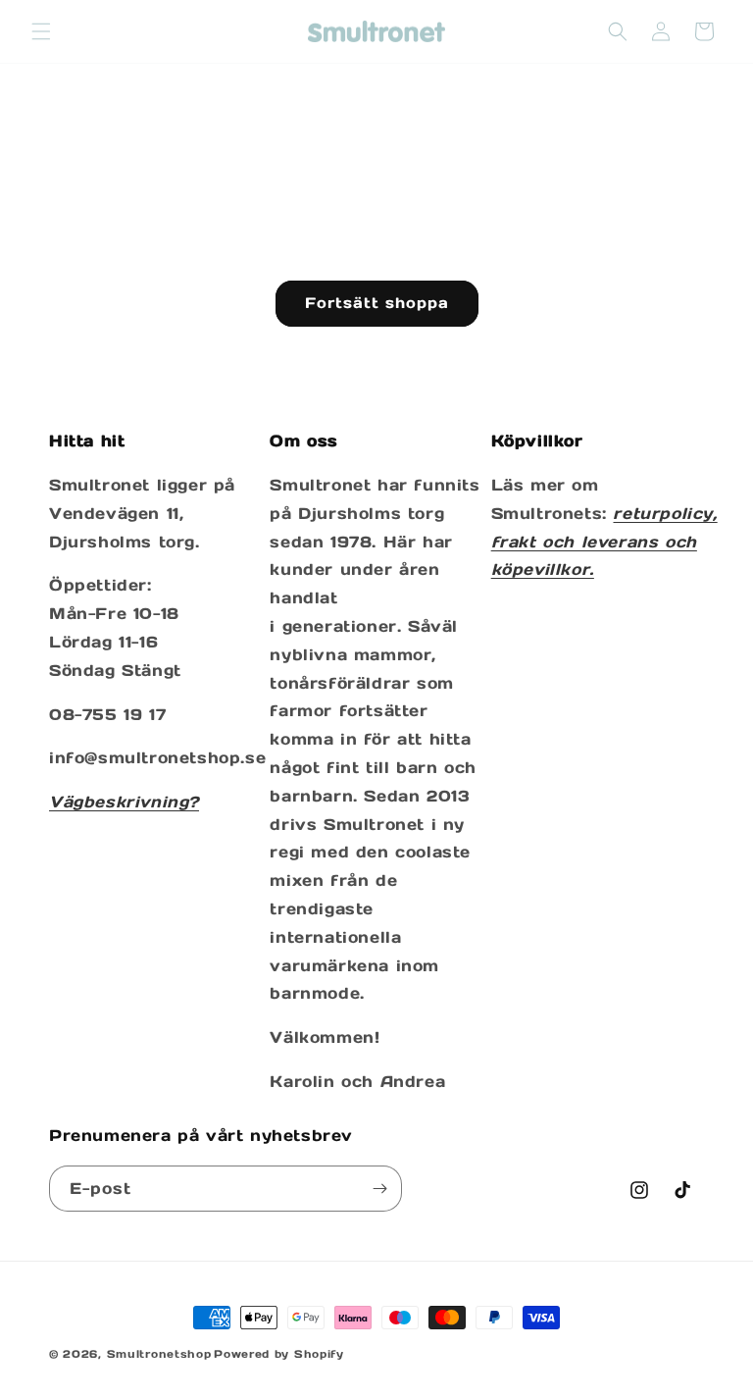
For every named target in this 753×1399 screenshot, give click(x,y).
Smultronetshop (159, 1354)
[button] (41, 31)
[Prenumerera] (379, 1189)
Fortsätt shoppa (377, 302)
